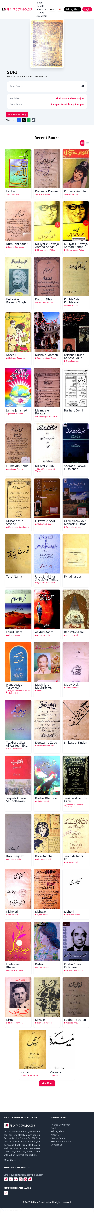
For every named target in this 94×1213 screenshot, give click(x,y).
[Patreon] (30, 1179)
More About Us (12, 1160)
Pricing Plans (57, 1131)
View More (47, 1083)
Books (40, 2)
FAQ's (41, 12)
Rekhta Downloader (61, 1124)
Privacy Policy (58, 1138)
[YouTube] (15, 1179)
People (40, 5)
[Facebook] (6, 1179)
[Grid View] (82, 143)
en (5, 1192)
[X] (11, 1179)
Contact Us (41, 15)
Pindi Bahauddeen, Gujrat (70, 98)
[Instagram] (21, 1179)
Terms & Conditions (61, 1141)
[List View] (87, 143)
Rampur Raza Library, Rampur (67, 104)
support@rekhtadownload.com (27, 1174)
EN (51, 9)
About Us (41, 9)
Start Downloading (17, 114)
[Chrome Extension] (60, 9)
